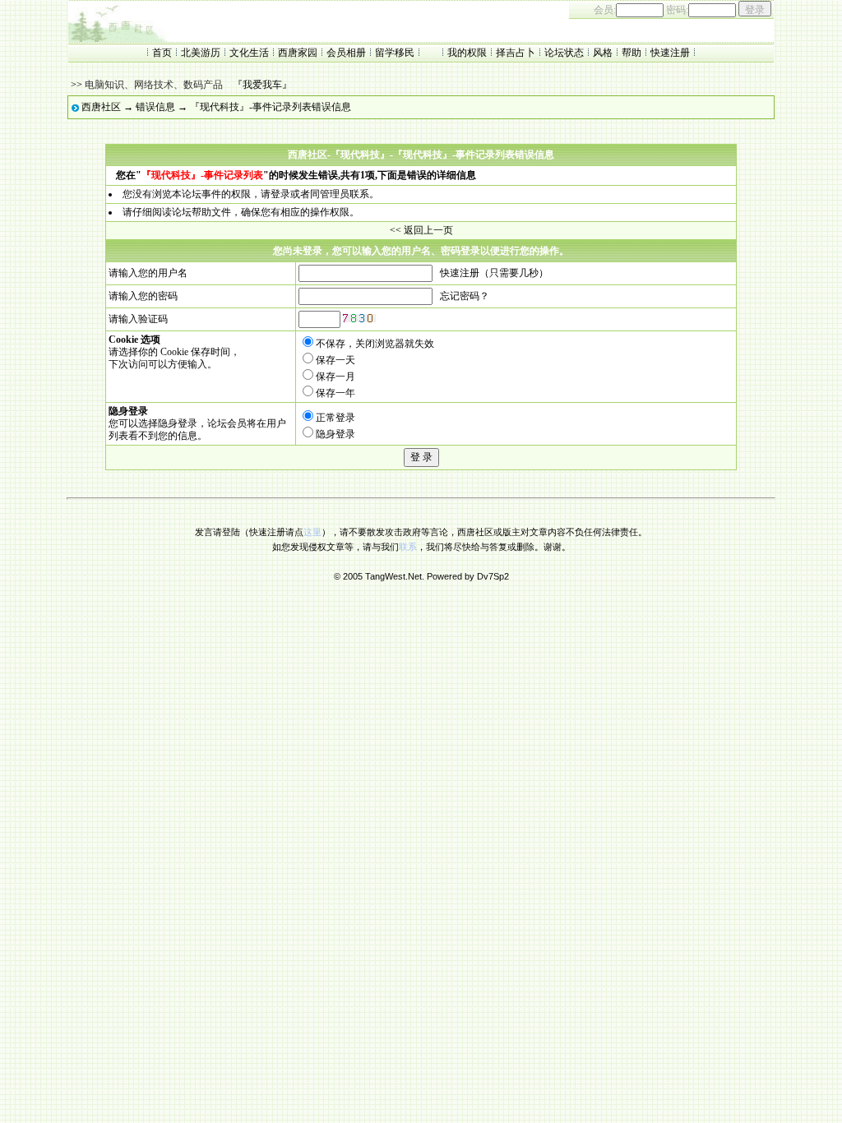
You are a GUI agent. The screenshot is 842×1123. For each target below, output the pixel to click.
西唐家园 (297, 52)
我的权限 (467, 52)
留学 (385, 52)
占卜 (525, 52)
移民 (404, 52)
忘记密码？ (464, 296)
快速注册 (670, 52)
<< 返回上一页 (421, 230)
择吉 (506, 52)
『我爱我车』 (262, 84)
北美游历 (200, 52)
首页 (162, 52)
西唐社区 (101, 107)
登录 (280, 194)
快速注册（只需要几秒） (494, 273)
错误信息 (155, 107)
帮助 (631, 52)
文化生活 (249, 52)
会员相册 (346, 52)
